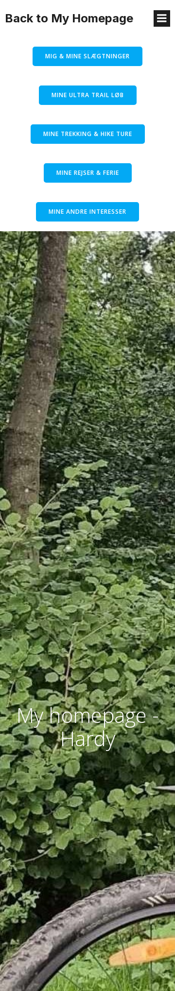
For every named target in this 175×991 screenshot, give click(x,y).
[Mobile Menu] (162, 18)
